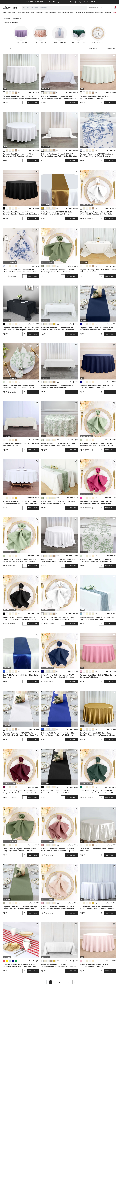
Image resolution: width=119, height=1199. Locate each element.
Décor (72, 12)
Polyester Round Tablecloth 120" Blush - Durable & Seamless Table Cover (95, 965)
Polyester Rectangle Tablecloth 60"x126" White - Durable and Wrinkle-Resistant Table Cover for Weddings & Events (58, 329)
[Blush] (42, 903)
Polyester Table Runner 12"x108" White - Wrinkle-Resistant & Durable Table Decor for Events (20, 734)
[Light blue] (10, 961)
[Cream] (48, 498)
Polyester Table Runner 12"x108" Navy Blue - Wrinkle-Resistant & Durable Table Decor (97, 329)
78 (68, 982)
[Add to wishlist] (37, 56)
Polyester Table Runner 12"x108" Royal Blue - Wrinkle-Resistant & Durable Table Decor (58, 734)
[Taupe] (16, 92)
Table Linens (11, 12)
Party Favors (99, 12)
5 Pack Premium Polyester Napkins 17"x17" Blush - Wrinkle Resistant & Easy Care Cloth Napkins (57, 908)
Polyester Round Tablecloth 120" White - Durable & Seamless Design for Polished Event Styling (21, 97)
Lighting (78, 12)
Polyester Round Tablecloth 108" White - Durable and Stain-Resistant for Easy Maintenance (18, 155)
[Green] (16, 961)
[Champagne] (13, 92)
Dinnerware (39, 12)
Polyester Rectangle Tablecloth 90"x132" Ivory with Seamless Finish (21, 444)
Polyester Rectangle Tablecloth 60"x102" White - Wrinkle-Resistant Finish (57, 387)
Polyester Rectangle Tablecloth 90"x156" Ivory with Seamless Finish (98, 271)
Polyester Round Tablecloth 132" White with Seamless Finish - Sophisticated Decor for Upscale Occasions (58, 560)
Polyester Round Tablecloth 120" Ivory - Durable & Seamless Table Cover (95, 97)
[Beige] (7, 92)
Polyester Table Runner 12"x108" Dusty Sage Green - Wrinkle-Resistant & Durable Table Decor (20, 908)
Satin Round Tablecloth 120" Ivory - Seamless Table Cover (97, 850)
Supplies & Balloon (88, 12)
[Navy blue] (81, 324)
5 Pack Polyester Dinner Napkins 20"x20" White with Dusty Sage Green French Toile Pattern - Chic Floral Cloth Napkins (19, 387)
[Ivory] (10, 92)
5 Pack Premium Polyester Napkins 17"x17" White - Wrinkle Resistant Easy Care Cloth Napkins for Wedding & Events (96, 213)
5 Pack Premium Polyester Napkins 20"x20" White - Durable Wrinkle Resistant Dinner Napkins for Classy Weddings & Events (58, 618)
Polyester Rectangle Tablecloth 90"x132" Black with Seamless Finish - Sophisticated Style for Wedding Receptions (21, 329)
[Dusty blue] (81, 614)
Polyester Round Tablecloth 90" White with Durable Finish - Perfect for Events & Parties (20, 502)
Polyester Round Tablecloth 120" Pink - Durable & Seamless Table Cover (98, 676)
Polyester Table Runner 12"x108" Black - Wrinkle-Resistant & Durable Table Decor (57, 792)
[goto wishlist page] (111, 8)
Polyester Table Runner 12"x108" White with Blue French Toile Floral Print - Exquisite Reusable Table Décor (97, 155)
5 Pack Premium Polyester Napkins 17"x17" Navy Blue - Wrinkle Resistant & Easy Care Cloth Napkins (57, 676)
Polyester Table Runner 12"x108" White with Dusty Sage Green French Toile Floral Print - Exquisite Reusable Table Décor (97, 560)
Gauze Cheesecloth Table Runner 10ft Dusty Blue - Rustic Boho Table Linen (97, 618)
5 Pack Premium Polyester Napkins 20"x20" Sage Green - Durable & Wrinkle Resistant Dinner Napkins (19, 560)
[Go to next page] (74, 982)
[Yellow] (7, 961)
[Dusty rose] (42, 845)
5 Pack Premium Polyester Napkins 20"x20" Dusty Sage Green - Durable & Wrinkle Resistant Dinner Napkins (19, 850)
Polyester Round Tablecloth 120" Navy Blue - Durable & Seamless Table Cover (97, 387)
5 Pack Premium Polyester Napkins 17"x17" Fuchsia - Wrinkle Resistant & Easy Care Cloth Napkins (97, 502)
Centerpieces (21, 12)
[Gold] (42, 208)
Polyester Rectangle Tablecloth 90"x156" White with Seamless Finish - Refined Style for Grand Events (59, 155)
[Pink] (81, 671)
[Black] (4, 208)
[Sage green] (81, 440)
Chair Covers (30, 12)
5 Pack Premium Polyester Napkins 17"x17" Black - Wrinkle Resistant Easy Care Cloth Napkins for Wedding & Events (19, 618)
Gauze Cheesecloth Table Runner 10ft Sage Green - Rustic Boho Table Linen (58, 502)
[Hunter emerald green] (81, 787)
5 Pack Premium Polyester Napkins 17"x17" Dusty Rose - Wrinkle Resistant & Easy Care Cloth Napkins (57, 850)
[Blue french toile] (81, 150)
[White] (4, 92)
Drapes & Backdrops (50, 12)
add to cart (33, 102)
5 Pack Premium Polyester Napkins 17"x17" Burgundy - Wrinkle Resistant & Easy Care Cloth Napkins (21, 792)
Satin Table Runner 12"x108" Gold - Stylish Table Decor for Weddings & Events (57, 213)
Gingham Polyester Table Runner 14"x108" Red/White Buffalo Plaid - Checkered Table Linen (19, 966)
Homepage (7, 18)
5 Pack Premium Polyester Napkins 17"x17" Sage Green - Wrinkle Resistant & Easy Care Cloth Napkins (96, 445)
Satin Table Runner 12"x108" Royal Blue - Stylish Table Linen (21, 676)
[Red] (4, 961)
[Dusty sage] (42, 266)
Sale (114, 12)
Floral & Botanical (63, 12)
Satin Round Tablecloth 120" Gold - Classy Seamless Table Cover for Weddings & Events (97, 734)
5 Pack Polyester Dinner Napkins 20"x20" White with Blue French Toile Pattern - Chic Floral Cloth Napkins (19, 271)
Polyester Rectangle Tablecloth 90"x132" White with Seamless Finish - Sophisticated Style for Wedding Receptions (57, 97)
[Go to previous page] (44, 982)
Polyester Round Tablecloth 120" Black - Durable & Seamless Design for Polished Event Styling (21, 213)
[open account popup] (107, 8)
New (4, 12)
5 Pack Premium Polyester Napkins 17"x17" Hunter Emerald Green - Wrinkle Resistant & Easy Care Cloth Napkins (96, 792)
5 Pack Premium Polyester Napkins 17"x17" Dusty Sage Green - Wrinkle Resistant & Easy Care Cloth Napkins (58, 271)
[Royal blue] (4, 671)
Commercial (108, 12)
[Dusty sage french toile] (42, 440)
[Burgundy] (4, 787)
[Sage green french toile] (4, 382)
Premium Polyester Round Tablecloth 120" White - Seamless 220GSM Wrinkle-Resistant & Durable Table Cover (98, 908)
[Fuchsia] (81, 498)
